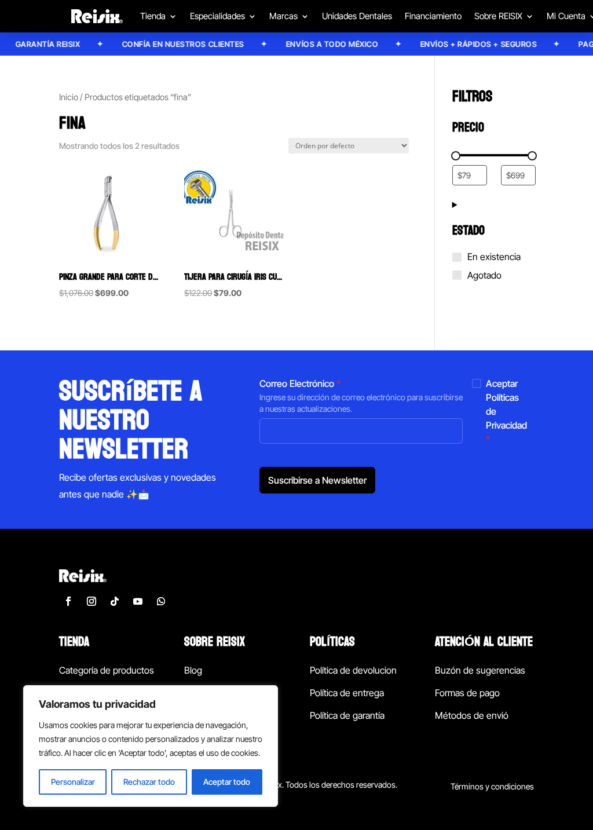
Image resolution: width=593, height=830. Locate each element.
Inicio (68, 97)
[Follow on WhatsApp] (161, 601)
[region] (150, 746)
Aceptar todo (226, 782)
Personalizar (73, 782)
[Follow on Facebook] (68, 601)
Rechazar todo (149, 782)
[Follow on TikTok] (114, 601)
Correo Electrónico (300, 383)
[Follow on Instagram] (91, 601)
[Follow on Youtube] (138, 601)
